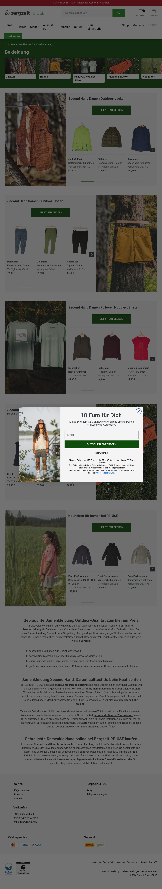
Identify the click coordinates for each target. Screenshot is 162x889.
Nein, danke (101, 453)
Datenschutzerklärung (104, 473)
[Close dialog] (138, 411)
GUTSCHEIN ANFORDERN (101, 444)
